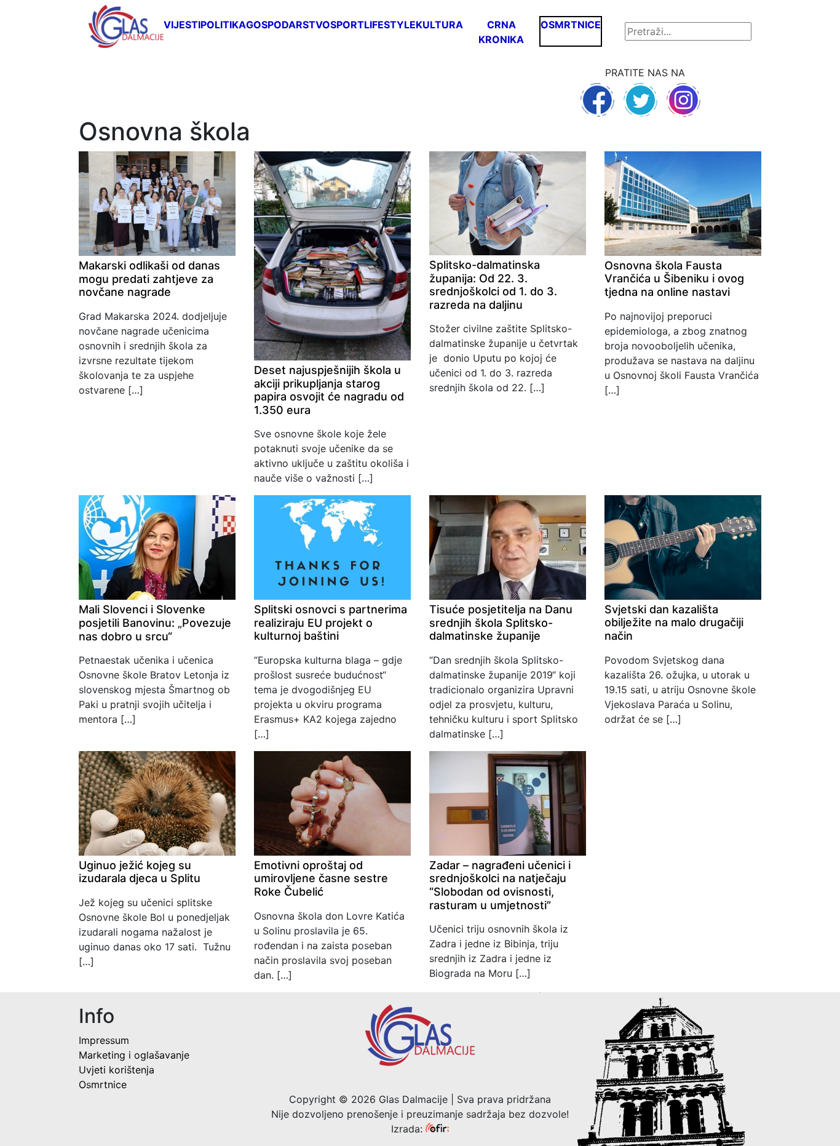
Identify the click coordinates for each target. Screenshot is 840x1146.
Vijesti (182, 24)
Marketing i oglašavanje (134, 1055)
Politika (223, 24)
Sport (347, 24)
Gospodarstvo (288, 24)
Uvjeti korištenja (116, 1070)
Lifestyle (390, 24)
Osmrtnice (571, 24)
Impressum (104, 1040)
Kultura (439, 24)
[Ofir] (437, 1129)
